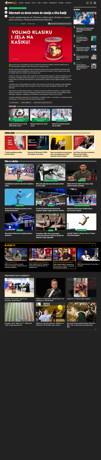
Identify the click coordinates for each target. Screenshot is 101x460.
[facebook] (6, 8)
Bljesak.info (23, 23)
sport (10, 23)
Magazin (45, 2)
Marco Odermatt (26, 102)
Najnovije (27, 2)
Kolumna (61, 2)
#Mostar (21, 2)
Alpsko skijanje (14, 102)
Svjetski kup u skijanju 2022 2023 (42, 102)
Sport (39, 2)
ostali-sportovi (15, 23)
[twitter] (6, 12)
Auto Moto (68, 2)
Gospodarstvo (53, 2)
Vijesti (34, 2)
